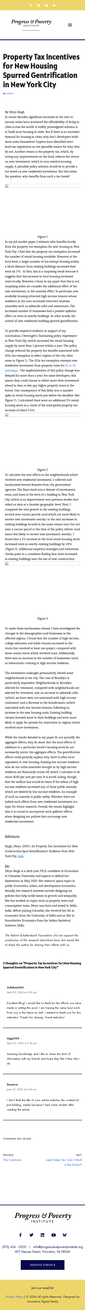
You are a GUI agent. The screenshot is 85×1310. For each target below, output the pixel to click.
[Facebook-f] (31, 5)
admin (9, 93)
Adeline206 (15, 987)
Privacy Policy (14, 1297)
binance (12, 1084)
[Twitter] (31, 1235)
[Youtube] (46, 5)
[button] (70, 25)
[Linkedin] (38, 5)
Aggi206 (13, 1038)
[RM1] (15, 371)
